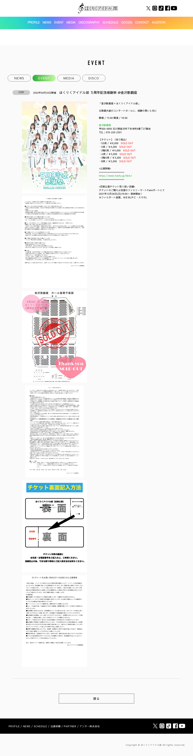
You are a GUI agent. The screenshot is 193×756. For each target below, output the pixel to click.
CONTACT (142, 22)
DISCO (94, 78)
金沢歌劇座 (105, 125)
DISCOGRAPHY (89, 22)
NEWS (47, 22)
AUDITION (158, 22)
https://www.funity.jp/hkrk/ (115, 175)
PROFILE (34, 22)
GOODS (126, 22)
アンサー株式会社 (89, 726)
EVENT (58, 22)
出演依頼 (56, 726)
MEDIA (71, 22)
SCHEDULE (110, 22)
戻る (96, 699)
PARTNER (70, 726)
